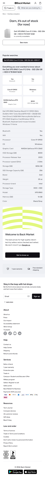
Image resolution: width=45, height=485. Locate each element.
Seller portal (7, 386)
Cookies (6, 437)
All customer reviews (10, 414)
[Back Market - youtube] (15, 333)
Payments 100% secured (12, 392)
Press (5, 317)
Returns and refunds (10, 354)
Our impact (7, 321)
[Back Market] (22, 3)
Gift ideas (6, 417)
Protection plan (8, 370)
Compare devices (9, 411)
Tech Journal (7, 408)
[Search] (19, 8)
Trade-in (6, 373)
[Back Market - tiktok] (10, 333)
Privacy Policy (8, 443)
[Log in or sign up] (35, 3)
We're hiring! (7, 327)
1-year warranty (8, 367)
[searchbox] (31, 8)
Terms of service (9, 431)
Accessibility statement (11, 324)
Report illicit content (10, 446)
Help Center (7, 347)
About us (6, 314)
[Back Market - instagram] (5, 333)
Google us (26, 245)
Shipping (6, 351)
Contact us (7, 344)
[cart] (40, 3)
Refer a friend (8, 364)
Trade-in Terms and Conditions (14, 434)
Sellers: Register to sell (11, 383)
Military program (9, 379)
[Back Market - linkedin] (19, 333)
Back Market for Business (12, 389)
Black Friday (7, 420)
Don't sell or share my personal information (18, 440)
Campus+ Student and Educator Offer (16, 376)
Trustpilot (6, 330)
